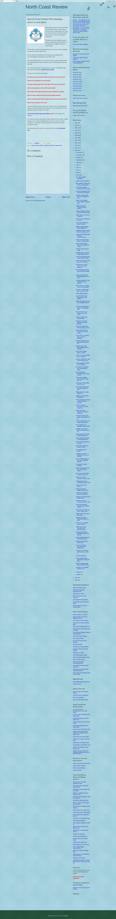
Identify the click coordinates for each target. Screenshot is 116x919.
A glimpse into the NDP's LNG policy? (82, 396)
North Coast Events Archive (80, 98)
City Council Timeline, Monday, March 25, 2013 (83, 188)
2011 (76, 580)
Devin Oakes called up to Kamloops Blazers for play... (82, 388)
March (78, 175)
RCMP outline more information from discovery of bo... (81, 528)
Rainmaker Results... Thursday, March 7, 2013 (83, 501)
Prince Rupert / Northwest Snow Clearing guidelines (81, 62)
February (78, 572)
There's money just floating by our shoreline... (83, 356)
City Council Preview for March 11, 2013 (82, 446)
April (77, 172)
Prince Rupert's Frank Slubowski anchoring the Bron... (83, 560)
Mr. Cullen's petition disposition (81, 177)
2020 (76, 133)
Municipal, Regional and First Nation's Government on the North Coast (80, 733)
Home (48, 197)
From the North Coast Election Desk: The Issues (81, 313)
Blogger (66, 915)
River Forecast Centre (78, 659)
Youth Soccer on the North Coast (81, 818)
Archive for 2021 (77, 79)
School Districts (77, 684)
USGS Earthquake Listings (80, 655)
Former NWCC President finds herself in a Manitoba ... (82, 337)
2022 (76, 128)
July (77, 165)
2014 (76, 148)
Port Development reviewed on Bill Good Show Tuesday (83, 401)
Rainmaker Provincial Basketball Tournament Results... (82, 533)
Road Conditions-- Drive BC (80, 614)
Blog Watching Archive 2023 (80, 105)
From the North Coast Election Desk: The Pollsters (81, 297)
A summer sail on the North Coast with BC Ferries (83, 257)
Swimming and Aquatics (79, 820)
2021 (76, 130)
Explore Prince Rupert (78, 593)
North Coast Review (47, 6)
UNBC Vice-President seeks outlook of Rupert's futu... (83, 202)
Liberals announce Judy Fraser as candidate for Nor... (82, 197)
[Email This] (43, 143)
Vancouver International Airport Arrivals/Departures (81, 670)
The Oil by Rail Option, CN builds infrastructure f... (83, 421)
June (77, 167)
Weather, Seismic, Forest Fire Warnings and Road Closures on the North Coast (81, 752)
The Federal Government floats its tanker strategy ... (82, 271)
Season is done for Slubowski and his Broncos (81, 207)
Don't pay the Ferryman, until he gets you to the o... (82, 552)
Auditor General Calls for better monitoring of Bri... (83, 240)
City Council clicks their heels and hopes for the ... (83, 327)
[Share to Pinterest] (49, 143)
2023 (76, 125)
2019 (76, 135)
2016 (76, 143)
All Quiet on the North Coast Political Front (83, 497)
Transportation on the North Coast (81, 745)
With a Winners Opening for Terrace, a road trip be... (83, 184)
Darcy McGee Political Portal (80, 699)
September (79, 160)
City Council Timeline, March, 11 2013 (81, 352)
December (79, 152)
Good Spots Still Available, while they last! (82, 383)
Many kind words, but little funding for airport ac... (82, 434)
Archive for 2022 (77, 77)
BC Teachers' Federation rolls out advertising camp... (82, 368)
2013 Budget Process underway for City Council (83, 482)
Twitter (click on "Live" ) (79, 115)
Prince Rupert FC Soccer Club (81, 844)
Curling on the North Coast (80, 842)
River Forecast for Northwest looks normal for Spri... (82, 374)
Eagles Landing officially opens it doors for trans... (83, 564)
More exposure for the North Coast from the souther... (82, 332)
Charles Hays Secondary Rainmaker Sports (79, 782)
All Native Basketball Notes (80, 836)
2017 (76, 140)
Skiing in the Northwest (79, 834)
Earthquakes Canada (78, 652)
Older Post (66, 197)
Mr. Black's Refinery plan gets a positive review (82, 290)
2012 (76, 577)
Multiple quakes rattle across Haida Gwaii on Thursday (82, 347)
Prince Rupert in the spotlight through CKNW (82, 425)
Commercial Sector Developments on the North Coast (80, 711)
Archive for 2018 (77, 86)
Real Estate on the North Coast (81, 742)
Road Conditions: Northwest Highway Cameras (80, 617)
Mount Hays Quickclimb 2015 (80, 800)
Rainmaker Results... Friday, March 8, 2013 (82, 489)
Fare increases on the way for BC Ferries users (83, 510)
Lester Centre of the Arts (79, 765)
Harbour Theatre (77, 770)
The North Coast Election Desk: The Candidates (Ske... (82, 308)
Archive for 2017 (77, 88)
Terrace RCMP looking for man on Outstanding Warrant (82, 460)
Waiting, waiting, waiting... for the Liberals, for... (82, 227)
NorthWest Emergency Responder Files (79, 590)
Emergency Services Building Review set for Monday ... (82, 455)
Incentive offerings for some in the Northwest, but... (83, 360)
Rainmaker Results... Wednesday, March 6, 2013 (82, 519)
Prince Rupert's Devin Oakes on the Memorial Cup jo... (82, 245)
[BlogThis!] (45, 143)
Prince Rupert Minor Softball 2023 (81, 812)
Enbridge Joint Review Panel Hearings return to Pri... (83, 430)
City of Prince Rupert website (80, 620)
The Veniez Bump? (81, 555)
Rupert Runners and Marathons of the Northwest (81, 855)
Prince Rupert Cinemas (79, 768)
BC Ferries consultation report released (82, 523)
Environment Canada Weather (81, 646)
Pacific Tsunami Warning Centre (81, 657)
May (77, 170)
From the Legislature (78, 697)
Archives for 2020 (77, 81)
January (78, 574)
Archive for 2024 (77, 72)
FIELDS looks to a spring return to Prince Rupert (82, 286)
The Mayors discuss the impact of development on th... (83, 417)
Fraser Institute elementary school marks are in (83, 538)
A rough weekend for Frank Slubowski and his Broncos (83, 282)
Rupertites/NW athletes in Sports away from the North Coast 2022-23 (81, 862)
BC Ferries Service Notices (80, 636)
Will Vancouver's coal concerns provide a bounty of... (81, 266)
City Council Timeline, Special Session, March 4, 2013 (82, 506)
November (79, 155)
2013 (76, 150)
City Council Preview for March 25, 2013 (82, 223)
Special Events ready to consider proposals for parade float (46, 145)
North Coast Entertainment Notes (81, 763)
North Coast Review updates (80, 44)
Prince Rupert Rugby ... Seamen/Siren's (79, 847)
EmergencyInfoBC (78, 644)
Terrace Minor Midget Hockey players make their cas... (82, 379)
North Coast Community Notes (81, 736)
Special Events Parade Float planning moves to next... (82, 276)
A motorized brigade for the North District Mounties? (83, 192)
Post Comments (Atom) (39, 200)
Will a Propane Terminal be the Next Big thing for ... (83, 438)
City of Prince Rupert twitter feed (81, 626)
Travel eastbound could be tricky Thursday (82, 363)
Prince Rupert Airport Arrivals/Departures (78, 662)
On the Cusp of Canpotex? (83, 181)
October (78, 157)
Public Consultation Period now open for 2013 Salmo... (82, 469)
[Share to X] (46, 143)
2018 (76, 138)
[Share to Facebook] (48, 143)
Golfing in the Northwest (79, 857)
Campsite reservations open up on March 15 (82, 493)
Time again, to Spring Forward (81, 465)
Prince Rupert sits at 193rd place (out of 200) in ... (83, 261)
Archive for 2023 (77, 74)
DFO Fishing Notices (78, 638)
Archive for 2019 (77, 83)
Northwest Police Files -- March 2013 (82, 542)
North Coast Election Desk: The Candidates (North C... (83, 303)
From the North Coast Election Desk (81, 318)
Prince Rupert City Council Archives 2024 (80, 606)
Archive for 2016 (77, 90)
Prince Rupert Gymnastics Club (81, 810)
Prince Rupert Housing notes (80, 599)
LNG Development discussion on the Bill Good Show (82, 406)
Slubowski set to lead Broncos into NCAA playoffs (81, 322)
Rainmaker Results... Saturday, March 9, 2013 (83, 478)
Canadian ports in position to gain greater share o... (83, 253)
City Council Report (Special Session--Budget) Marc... (81, 547)
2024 (76, 123)
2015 (76, 145)
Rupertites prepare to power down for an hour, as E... (83, 231)
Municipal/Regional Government (81, 681)
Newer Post (30, 197)
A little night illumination (82, 293)
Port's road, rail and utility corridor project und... (82, 474)
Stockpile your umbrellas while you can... (82, 568)
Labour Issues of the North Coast (81, 729)
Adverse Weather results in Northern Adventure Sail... (83, 211)
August (78, 162)
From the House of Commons (80, 695)
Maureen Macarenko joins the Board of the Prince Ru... (82, 342)
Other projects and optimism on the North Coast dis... (82, 412)
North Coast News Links (79, 587)
